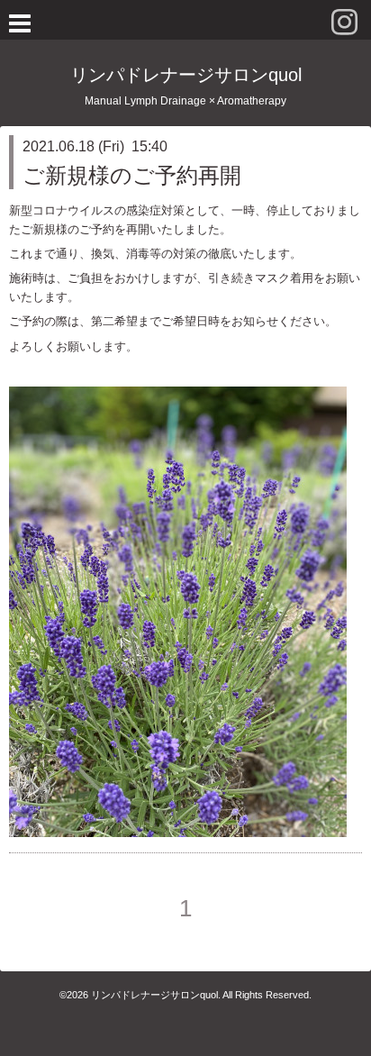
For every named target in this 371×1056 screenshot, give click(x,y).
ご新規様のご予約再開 (132, 175)
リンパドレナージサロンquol (186, 75)
